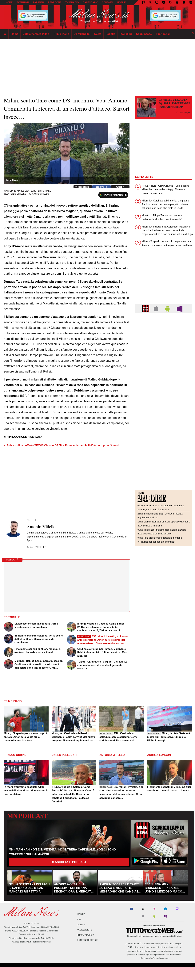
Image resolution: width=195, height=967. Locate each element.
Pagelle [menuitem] (110, 33)
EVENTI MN (23, 2)
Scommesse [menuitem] (144, 33)
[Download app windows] (190, 2)
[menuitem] (5, 34)
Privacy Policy (85, 935)
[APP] (146, 308)
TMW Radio (72, 2)
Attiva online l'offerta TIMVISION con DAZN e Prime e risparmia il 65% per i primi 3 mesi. (62, 445)
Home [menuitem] (14, 33)
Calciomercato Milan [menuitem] (36, 33)
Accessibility (84, 930)
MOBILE (121, 2)
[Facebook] (143, 2)
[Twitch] (170, 2)
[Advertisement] (163, 339)
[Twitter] (150, 2)
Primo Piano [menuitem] (61, 33)
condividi (101, 187)
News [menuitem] (97, 33)
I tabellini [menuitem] (126, 33)
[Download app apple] (177, 2)
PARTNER (38, 2)
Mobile (81, 914)
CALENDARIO (90, 2)
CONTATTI (107, 2)
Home (9, 2)
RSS (79, 919)
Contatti (82, 924)
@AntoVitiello (40, 194)
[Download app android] (184, 2)
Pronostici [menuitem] (163, 33)
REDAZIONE (54, 2)
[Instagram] (156, 2)
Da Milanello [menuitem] (82, 33)
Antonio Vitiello (16, 194)
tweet (119, 187)
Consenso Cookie (87, 940)
